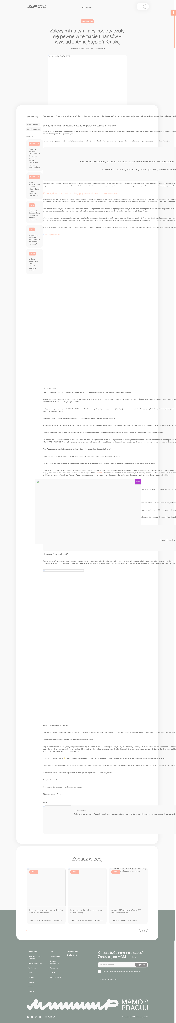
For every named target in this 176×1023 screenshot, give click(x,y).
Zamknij (138, 481)
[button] (173, 13)
